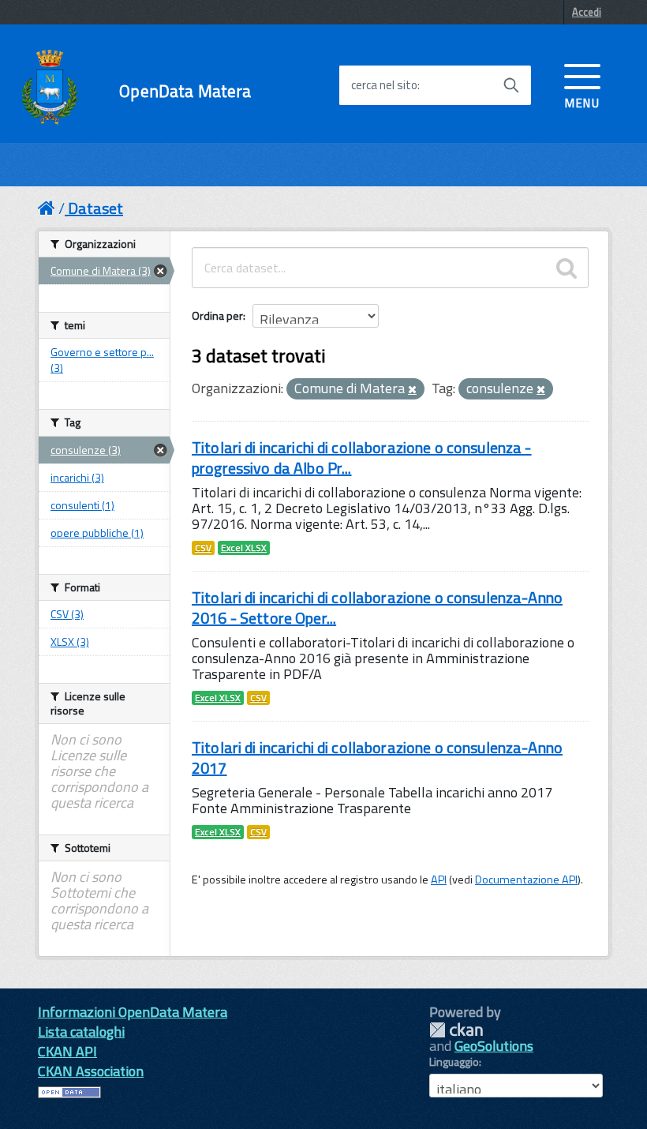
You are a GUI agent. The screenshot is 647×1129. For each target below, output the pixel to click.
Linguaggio (454, 1062)
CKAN (456, 1030)
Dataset (95, 208)
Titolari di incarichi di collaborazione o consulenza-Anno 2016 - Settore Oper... (377, 607)
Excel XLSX (244, 548)
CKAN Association (91, 1071)
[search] (566, 267)
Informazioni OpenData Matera (132, 1011)
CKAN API (67, 1051)
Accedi (586, 12)
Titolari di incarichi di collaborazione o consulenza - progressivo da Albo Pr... (362, 457)
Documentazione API (526, 879)
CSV (203, 548)
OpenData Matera (185, 91)
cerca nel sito (384, 85)
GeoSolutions (493, 1045)
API (439, 879)
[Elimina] (412, 390)
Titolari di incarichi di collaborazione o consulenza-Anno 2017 (377, 757)
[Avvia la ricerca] (511, 85)
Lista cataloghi (81, 1031)
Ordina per (217, 315)
